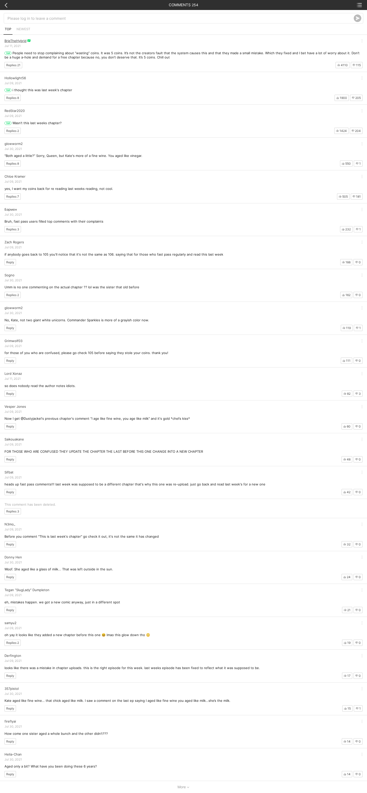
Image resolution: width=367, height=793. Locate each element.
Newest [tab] (23, 29)
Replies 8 (12, 98)
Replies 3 (12, 229)
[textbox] (180, 18)
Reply (10, 262)
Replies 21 (13, 65)
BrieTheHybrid (15, 41)
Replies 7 (12, 196)
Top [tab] (8, 29)
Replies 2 (12, 131)
